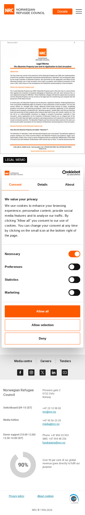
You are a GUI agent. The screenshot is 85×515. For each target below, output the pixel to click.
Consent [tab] (15, 184)
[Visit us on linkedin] (54, 372)
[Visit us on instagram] (31, 372)
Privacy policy (16, 496)
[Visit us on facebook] (20, 372)
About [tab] (69, 184)
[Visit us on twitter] (42, 372)
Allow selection (43, 325)
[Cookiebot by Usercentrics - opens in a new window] (62, 173)
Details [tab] (43, 184)
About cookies (45, 496)
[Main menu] (79, 11)
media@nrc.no (50, 424)
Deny (42, 338)
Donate (62, 11)
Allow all (42, 311)
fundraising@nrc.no (53, 442)
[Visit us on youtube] (65, 372)
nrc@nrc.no (49, 411)
